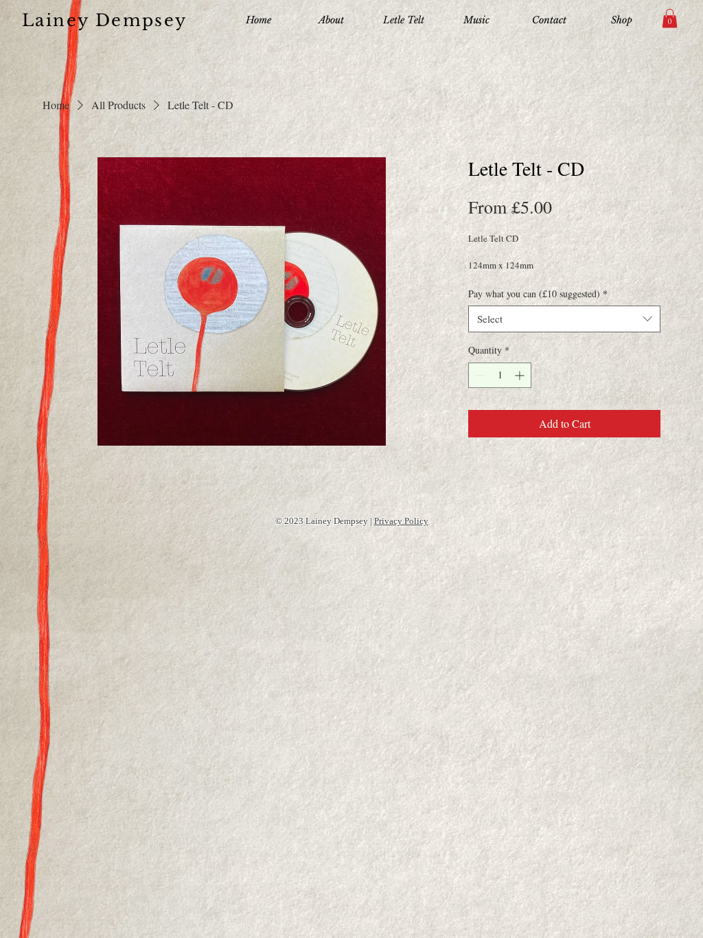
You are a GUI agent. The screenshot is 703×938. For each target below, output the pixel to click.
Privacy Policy (401, 521)
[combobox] (564, 319)
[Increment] (520, 375)
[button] (670, 18)
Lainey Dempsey (104, 20)
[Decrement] (478, 375)
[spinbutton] (499, 375)
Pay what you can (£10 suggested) (538, 293)
